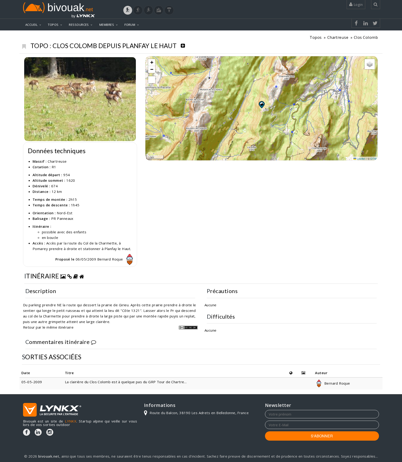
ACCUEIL (31, 25)
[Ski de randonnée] (148, 10)
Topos (316, 37)
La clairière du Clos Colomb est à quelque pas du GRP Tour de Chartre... (126, 382)
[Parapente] (169, 10)
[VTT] (158, 10)
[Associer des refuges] (81, 276)
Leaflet (360, 158)
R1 (54, 167)
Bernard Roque (110, 259)
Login (357, 4)
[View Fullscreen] (151, 79)
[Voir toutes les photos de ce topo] (63, 276)
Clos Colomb (366, 37)
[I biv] (28, 61)
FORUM (129, 25)
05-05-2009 (31, 382)
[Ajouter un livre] (75, 276)
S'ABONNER (322, 436)
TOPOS (53, 25)
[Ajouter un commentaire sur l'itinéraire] (93, 341)
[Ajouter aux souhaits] (24, 45)
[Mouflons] (80, 99)
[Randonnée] (127, 10)
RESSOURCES (79, 25)
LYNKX (70, 421)
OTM (373, 158)
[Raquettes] (138, 10)
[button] (261, 104)
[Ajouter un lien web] (69, 276)
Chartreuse (337, 37)
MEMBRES (106, 25)
